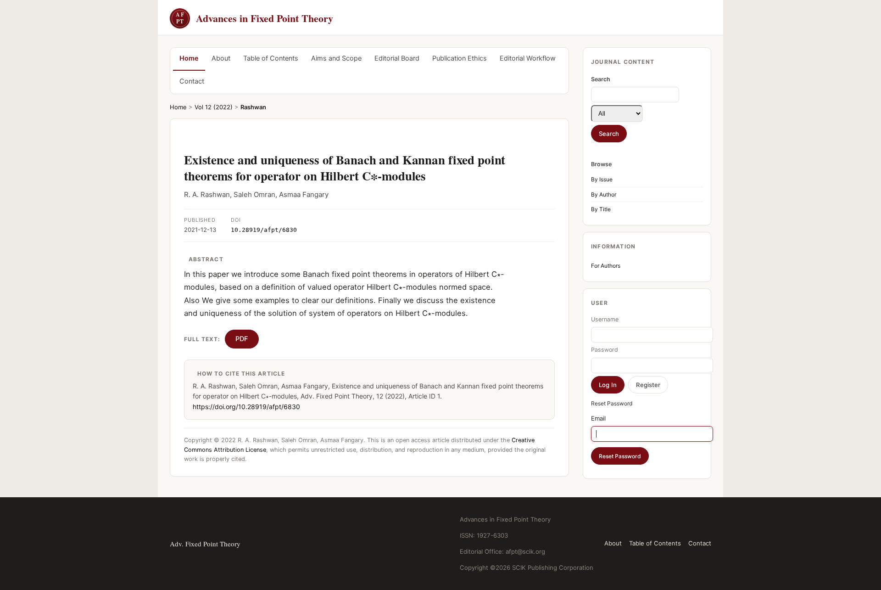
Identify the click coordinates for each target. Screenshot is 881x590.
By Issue (602, 179)
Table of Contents (270, 58)
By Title (601, 209)
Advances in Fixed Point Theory (254, 18)
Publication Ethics (459, 58)
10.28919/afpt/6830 (264, 229)
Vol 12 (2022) (214, 107)
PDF (241, 339)
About (221, 58)
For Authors (605, 265)
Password (604, 349)
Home (189, 58)
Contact (191, 81)
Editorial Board (396, 58)
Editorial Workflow (528, 58)
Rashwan (253, 107)
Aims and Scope (336, 58)
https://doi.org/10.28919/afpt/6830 (246, 406)
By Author (603, 194)
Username (605, 319)
